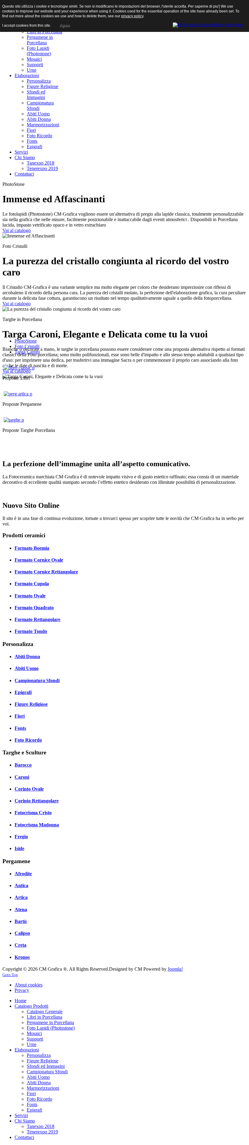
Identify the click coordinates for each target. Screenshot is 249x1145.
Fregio (21, 836)
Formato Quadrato (34, 607)
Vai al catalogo (16, 230)
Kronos (22, 957)
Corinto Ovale (29, 788)
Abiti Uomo (27, 668)
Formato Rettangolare (37, 619)
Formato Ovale (30, 595)
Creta (20, 945)
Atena (21, 909)
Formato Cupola (32, 583)
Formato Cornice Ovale (39, 559)
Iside (19, 848)
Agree (65, 25)
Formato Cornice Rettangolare (46, 571)
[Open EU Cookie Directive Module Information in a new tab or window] (208, 24)
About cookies (29, 984)
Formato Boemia (32, 548)
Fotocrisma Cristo (33, 812)
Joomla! (175, 969)
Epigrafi (23, 692)
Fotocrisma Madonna (37, 824)
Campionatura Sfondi (37, 680)
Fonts (20, 728)
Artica (21, 897)
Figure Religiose (31, 704)
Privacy (22, 990)
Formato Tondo (31, 631)
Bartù (21, 921)
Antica (21, 885)
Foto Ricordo (28, 740)
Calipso (22, 933)
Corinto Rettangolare (37, 800)
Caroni (22, 777)
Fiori (20, 716)
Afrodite (23, 873)
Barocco (23, 764)
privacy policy (132, 16)
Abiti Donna (27, 656)
